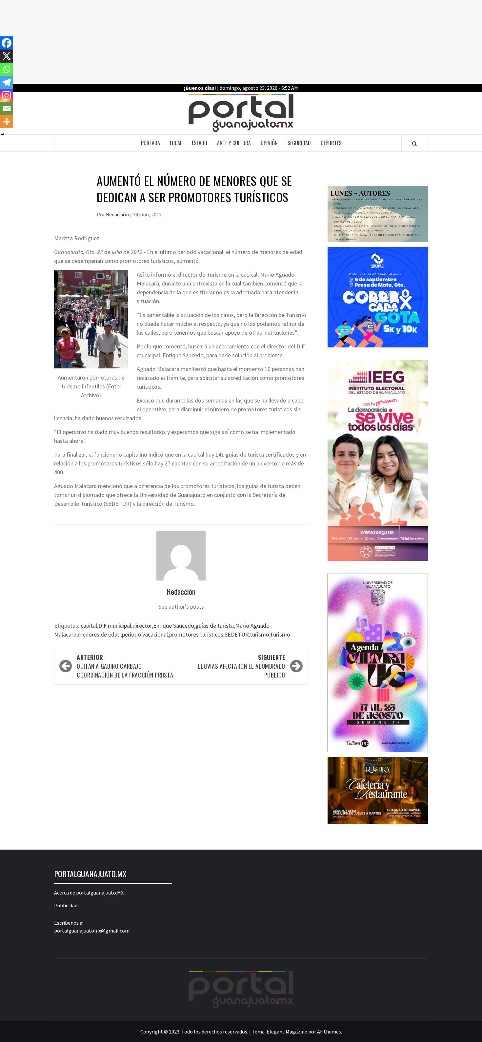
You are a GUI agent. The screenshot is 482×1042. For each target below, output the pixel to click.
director (142, 625)
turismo (259, 634)
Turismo (280, 634)
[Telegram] (6, 82)
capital (89, 625)
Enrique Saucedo (173, 625)
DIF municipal (114, 625)
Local (176, 143)
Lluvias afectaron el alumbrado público (241, 666)
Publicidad (65, 905)
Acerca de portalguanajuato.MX (89, 892)
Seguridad (299, 143)
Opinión (269, 143)
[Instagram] (6, 95)
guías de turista (214, 625)
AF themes (329, 1031)
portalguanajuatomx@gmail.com (92, 930)
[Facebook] (6, 42)
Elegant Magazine (287, 1031)
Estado (199, 143)
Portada (150, 143)
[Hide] (2, 134)
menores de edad (99, 634)
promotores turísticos (196, 634)
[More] (6, 121)
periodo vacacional (145, 634)
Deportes (331, 143)
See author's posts (181, 606)
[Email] (6, 108)
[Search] (414, 143)
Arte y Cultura (234, 143)
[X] (6, 56)
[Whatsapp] (6, 69)
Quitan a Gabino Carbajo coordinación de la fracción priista (125, 666)
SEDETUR (237, 634)
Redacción (118, 214)
